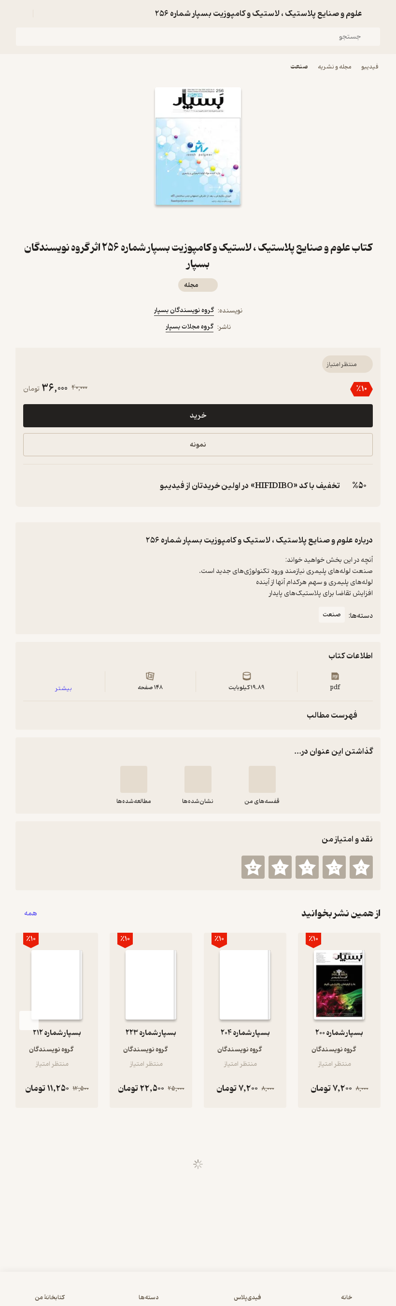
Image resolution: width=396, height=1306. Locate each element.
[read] (133, 779)
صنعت (299, 67)
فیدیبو (370, 66)
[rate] (361, 867)
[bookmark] (221, 222)
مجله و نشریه (335, 66)
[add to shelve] (262, 779)
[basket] (45, 13)
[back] (374, 13)
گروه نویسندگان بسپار (184, 310)
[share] (174, 222)
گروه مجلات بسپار (189, 327)
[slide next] (29, 1020)
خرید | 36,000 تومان (198, 1293)
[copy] (32, 485)
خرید (198, 415)
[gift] (198, 222)
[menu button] (21, 13)
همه (30, 913)
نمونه (198, 445)
